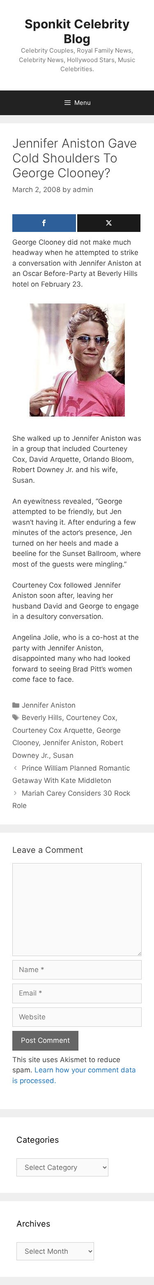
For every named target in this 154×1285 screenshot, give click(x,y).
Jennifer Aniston (49, 705)
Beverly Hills (42, 717)
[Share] (44, 223)
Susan (63, 755)
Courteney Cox (90, 717)
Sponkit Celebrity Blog (77, 31)
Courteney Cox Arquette (52, 730)
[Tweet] (109, 223)
